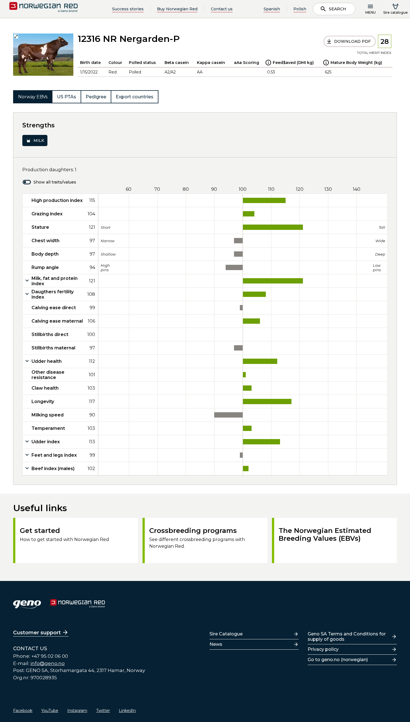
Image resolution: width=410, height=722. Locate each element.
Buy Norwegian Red (177, 8)
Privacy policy (323, 649)
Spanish (272, 8)
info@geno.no (47, 663)
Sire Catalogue (226, 634)
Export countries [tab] (134, 96)
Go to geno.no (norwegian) (338, 659)
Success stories (128, 8)
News (215, 644)
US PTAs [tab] (66, 96)
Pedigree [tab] (96, 96)
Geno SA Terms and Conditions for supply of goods (347, 636)
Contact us (222, 8)
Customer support (37, 633)
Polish (299, 8)
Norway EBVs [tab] (32, 96)
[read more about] (268, 62)
